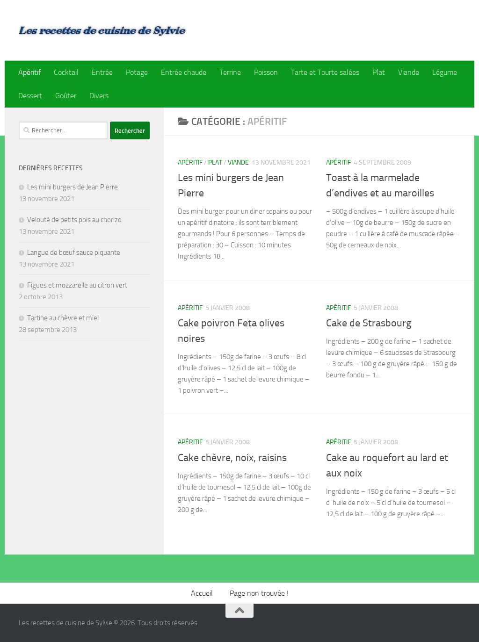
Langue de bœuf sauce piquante (73, 252)
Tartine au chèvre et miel (63, 318)
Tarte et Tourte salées (325, 72)
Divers (99, 95)
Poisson (266, 72)
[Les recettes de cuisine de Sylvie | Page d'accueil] (103, 30)
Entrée (102, 72)
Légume (444, 72)
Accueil (202, 593)
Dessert (30, 95)
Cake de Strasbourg (368, 323)
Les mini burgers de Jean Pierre (72, 187)
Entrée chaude (183, 72)
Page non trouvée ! (259, 593)
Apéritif (29, 72)
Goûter (65, 95)
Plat (378, 72)
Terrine (230, 72)
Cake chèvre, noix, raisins (232, 458)
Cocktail (66, 72)
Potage (137, 72)
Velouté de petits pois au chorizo (74, 220)
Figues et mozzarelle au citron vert (77, 285)
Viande (408, 72)
